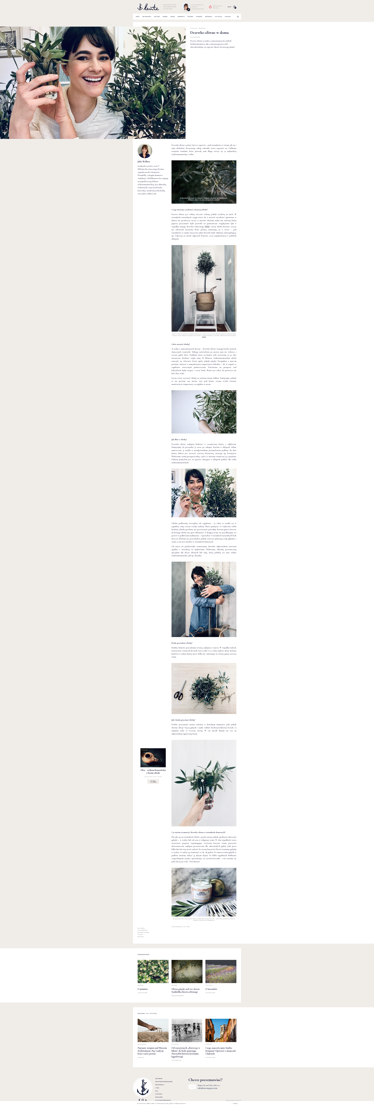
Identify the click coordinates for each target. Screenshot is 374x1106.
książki (165, 16)
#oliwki (140, 934)
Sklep (137, 16)
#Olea (155, 777)
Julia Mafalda (176, 1060)
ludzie (172, 16)
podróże (199, 16)
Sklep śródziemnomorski (163, 1081)
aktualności (146, 16)
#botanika (141, 928)
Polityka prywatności (163, 1100)
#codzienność (142, 930)
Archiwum (158, 1078)
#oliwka (159, 777)
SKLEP (229, 6)
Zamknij (235, 1103)
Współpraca (159, 1084)
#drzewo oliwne (143, 932)
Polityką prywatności (180, 1103)
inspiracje (181, 16)
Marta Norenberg (178, 995)
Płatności (158, 1094)
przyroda (208, 16)
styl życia (218, 16)
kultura (157, 16)
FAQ (156, 1091)
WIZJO (239, 1100)
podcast (228, 16)
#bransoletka (148, 777)
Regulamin (159, 1097)
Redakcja (141, 1057)
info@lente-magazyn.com (207, 1088)
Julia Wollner (195, 37)
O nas (157, 1087)
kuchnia (190, 16)
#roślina (141, 936)
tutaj (207, 226)
